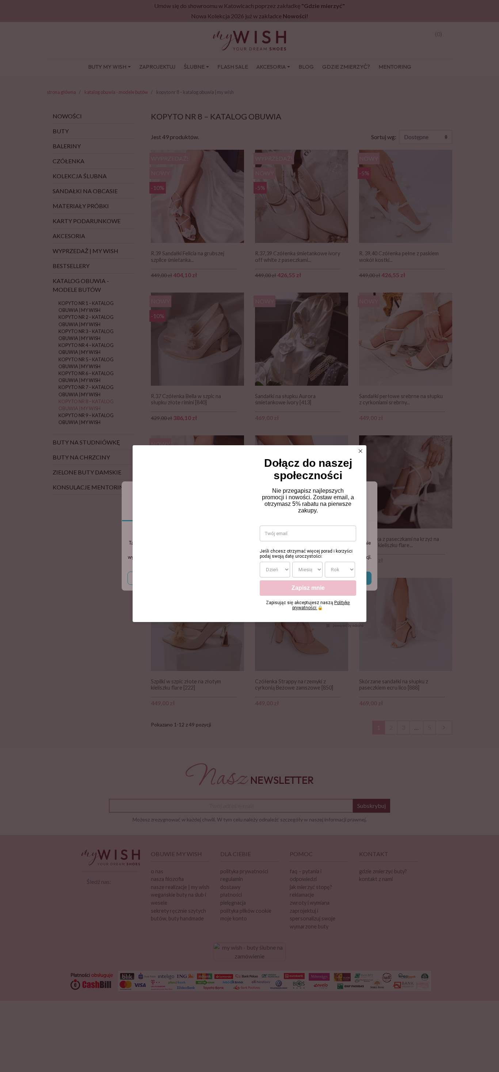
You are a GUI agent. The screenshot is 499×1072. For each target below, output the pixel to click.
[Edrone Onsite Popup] (249, 536)
